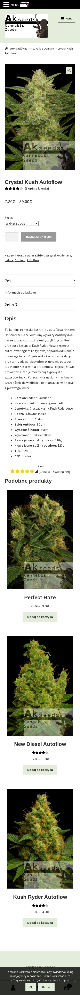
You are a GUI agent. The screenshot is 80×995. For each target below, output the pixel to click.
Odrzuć (46, 987)
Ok (31, 987)
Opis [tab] (8, 280)
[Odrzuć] (75, 981)
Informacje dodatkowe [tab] (21, 292)
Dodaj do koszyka (39, 237)
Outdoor (20, 260)
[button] (69, 70)
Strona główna (18, 48)
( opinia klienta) (37, 188)
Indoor (9, 260)
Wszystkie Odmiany (42, 48)
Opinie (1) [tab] (11, 304)
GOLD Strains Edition (30, 255)
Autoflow (33, 260)
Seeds (9, 218)
